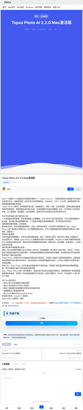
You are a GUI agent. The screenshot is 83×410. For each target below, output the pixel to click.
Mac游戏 (20, 7)
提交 (78, 394)
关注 (71, 189)
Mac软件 (11, 7)
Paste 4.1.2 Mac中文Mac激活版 (70, 353)
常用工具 (56, 7)
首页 (4, 7)
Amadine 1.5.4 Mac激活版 (11, 353)
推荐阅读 (47, 7)
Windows (29, 7)
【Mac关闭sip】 (13, 306)
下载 (41, 323)
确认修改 (78, 369)
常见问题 (38, 7)
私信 (78, 189)
